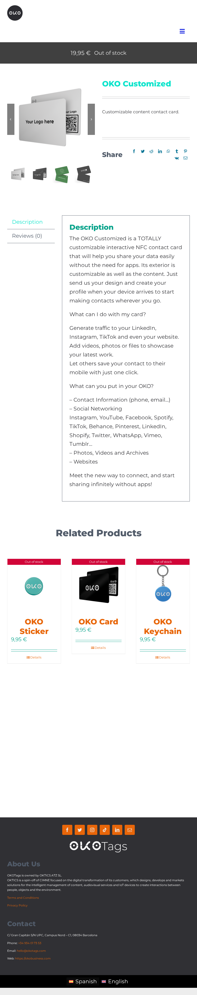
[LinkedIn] (160, 151)
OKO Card (98, 621)
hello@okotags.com (31, 951)
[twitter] (80, 830)
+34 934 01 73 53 (29, 943)
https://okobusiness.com (33, 958)
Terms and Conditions (23, 897)
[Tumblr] (176, 151)
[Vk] (176, 158)
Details (35, 657)
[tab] (31, 222)
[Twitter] (142, 151)
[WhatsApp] (168, 151)
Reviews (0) (27, 236)
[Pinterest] (185, 151)
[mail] (130, 830)
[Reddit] (151, 151)
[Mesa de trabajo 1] (15, 8)
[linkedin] (117, 830)
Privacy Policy (17, 905)
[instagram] (92, 830)
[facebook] (67, 830)
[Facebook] (134, 151)
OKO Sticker (34, 626)
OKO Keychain (163, 626)
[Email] (185, 158)
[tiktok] (105, 830)
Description (27, 222)
